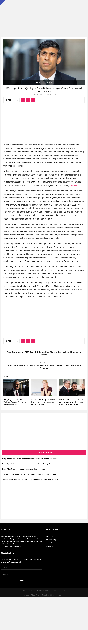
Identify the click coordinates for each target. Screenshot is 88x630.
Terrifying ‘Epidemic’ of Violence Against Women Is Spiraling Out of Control (14, 402)
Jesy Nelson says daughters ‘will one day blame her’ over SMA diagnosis (30, 479)
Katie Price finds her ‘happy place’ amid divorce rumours (24, 469)
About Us (49, 536)
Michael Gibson (38, 94)
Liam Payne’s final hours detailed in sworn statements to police (27, 464)
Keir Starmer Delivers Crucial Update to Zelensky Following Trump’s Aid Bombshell (71, 402)
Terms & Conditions (53, 543)
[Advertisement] (44, 16)
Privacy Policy (51, 540)
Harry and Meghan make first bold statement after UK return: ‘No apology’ (31, 459)
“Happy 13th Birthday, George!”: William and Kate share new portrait (29, 474)
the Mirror (74, 185)
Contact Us (50, 546)
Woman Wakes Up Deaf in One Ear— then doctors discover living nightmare (44, 402)
